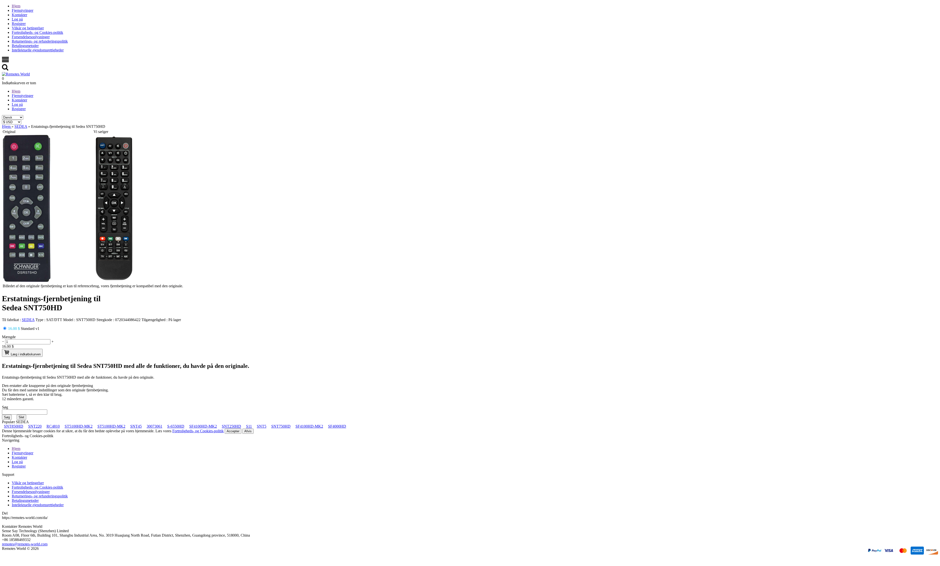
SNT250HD (231, 426)
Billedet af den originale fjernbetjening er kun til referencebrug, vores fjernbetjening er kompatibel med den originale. (93, 286)
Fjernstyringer (22, 10)
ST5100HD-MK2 (79, 426)
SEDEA (28, 320)
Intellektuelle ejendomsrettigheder (38, 50)
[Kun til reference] (27, 280)
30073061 (154, 426)
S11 (249, 426)
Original (9, 132)
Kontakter (19, 15)
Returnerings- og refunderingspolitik (40, 41)
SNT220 (35, 426)
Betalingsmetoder (25, 46)
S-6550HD (175, 426)
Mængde (9, 337)
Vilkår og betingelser (28, 28)
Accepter (233, 431)
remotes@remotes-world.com (24, 544)
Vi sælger (101, 132)
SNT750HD (281, 426)
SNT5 (261, 426)
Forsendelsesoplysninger (31, 37)
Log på (17, 19)
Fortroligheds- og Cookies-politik (37, 32)
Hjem (16, 6)
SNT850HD (13, 426)
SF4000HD (337, 426)
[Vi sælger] (114, 280)
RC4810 (53, 426)
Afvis (248, 431)
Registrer (19, 24)
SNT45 (136, 426)
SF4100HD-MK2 (203, 426)
